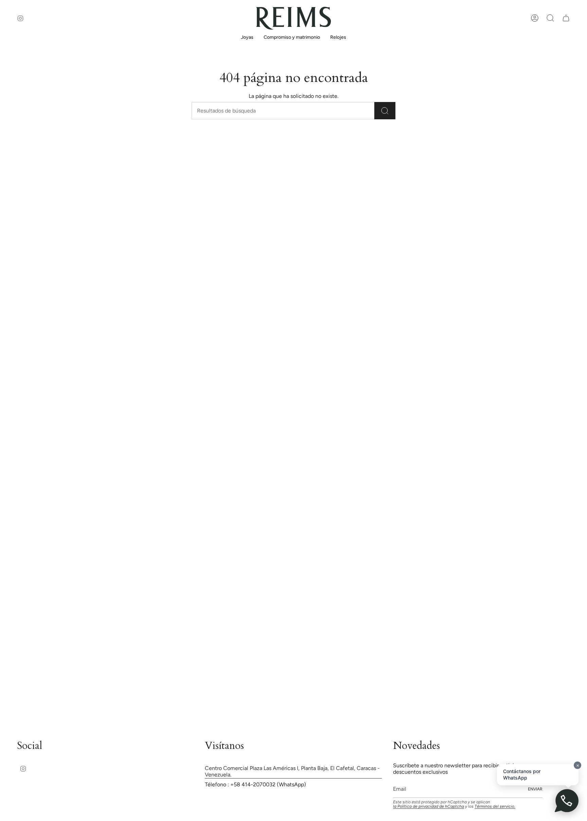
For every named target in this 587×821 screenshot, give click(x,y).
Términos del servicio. (495, 806)
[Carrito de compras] (566, 18)
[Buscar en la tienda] (384, 110)
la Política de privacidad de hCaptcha (428, 806)
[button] (247, 38)
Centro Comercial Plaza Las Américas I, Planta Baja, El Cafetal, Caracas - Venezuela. (292, 771)
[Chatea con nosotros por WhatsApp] (567, 801)
